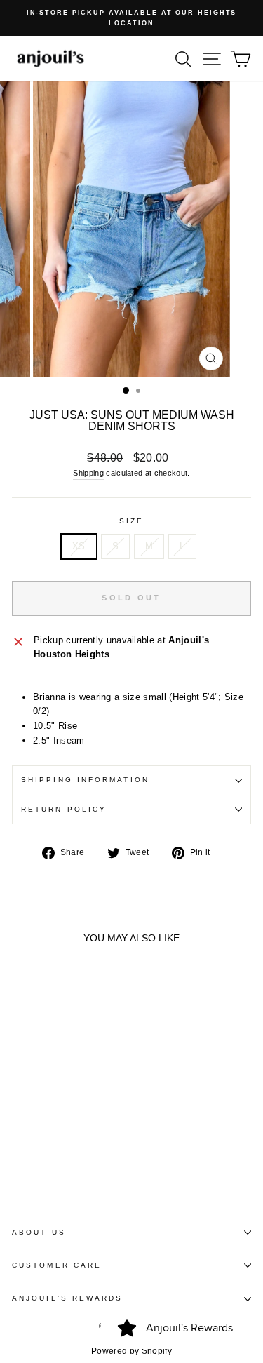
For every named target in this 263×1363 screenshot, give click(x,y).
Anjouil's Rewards (67, 1298)
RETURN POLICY (64, 809)
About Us (39, 1232)
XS (79, 546)
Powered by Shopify (131, 1351)
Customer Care (57, 1265)
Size (131, 521)
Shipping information (85, 780)
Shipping (88, 473)
